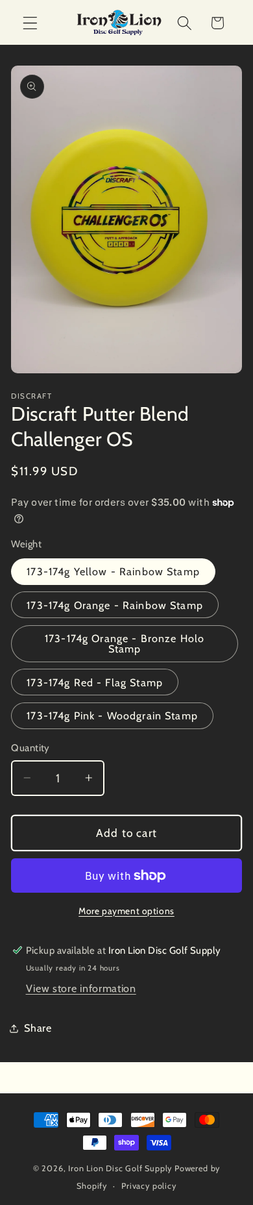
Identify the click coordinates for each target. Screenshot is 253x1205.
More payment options (126, 911)
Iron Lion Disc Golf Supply (120, 1168)
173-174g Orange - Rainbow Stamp (115, 605)
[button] (30, 23)
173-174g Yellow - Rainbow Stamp (113, 571)
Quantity (30, 748)
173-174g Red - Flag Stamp (95, 682)
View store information (81, 988)
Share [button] (37, 1027)
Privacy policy (148, 1186)
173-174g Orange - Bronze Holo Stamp (124, 643)
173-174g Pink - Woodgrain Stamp (112, 715)
